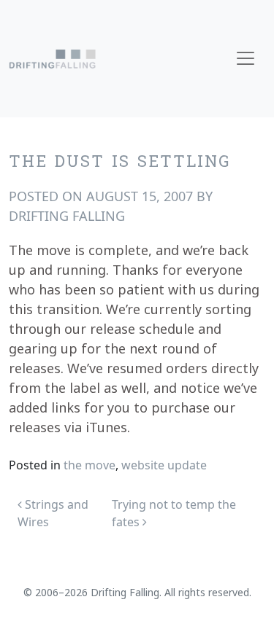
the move (89, 465)
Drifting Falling (67, 215)
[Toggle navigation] (245, 58)
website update (164, 465)
